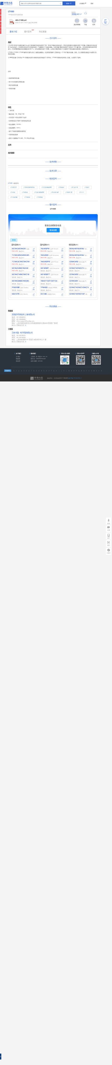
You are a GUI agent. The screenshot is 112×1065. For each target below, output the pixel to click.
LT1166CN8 (13, 197)
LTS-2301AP (55, 192)
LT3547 (87, 187)
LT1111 (81, 192)
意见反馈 (18, 361)
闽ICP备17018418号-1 (75, 378)
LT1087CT (13, 187)
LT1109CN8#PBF (47, 187)
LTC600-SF (69, 192)
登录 (92, 3)
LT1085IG (40, 197)
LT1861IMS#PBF (39, 192)
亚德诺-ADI (76, 14)
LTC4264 (61, 187)
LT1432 (12, 192)
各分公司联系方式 (18, 325)
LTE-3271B (74, 187)
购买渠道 (42, 31)
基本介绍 (13, 31)
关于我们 (18, 356)
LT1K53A (25, 192)
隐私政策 (18, 359)
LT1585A (27, 197)
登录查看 (53, 230)
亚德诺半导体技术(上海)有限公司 (23, 314)
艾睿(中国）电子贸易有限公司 (22, 332)
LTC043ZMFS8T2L (29, 187)
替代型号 (29, 31)
